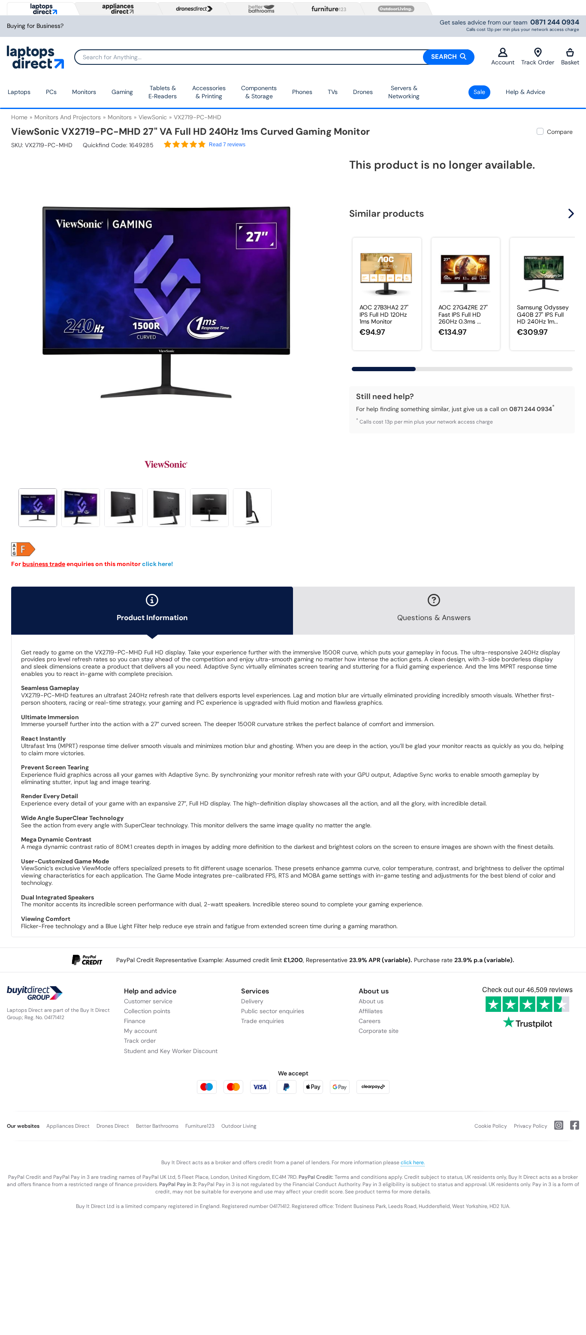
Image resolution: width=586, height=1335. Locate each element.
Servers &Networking (404, 92)
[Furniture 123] (326, 8)
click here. (413, 1162)
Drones (363, 92)
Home (19, 117)
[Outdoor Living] (394, 9)
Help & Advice (525, 92)
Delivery (252, 1001)
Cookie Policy (490, 1126)
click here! (157, 564)
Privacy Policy (530, 1126)
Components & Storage (259, 92)
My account (140, 1031)
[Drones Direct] (192, 9)
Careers (370, 1021)
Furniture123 (199, 1126)
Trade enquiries (262, 1021)
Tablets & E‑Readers (162, 92)
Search (445, 56)
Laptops (19, 92)
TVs (333, 92)
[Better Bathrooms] (259, 9)
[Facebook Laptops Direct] (571, 1128)
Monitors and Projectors (67, 117)
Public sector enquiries (272, 1011)
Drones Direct (113, 1126)
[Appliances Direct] (117, 8)
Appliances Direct (68, 1126)
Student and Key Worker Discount (170, 1051)
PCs (51, 92)
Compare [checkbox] (560, 132)
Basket (570, 62)
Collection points (147, 1011)
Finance (134, 1021)
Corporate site (379, 1031)
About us (371, 1001)
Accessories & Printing (209, 92)
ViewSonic (153, 117)
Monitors (84, 92)
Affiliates (371, 1011)
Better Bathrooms (157, 1126)
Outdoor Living (239, 1126)
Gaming (122, 92)
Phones (302, 92)
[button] (315, 297)
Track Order (537, 62)
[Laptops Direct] (42, 8)
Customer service (148, 1001)
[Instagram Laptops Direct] (555, 1128)
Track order (140, 1040)
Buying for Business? (35, 26)
